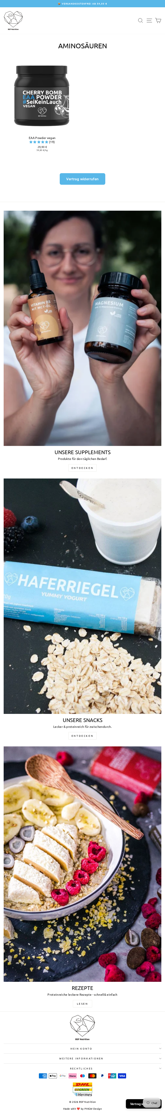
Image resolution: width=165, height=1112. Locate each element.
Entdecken (82, 468)
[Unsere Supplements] (82, 328)
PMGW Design (93, 1108)
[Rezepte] (82, 864)
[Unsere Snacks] (82, 596)
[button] (39, 142)
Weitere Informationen (81, 1058)
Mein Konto (81, 1048)
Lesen (82, 1003)
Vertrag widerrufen (82, 179)
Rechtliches (81, 1068)
